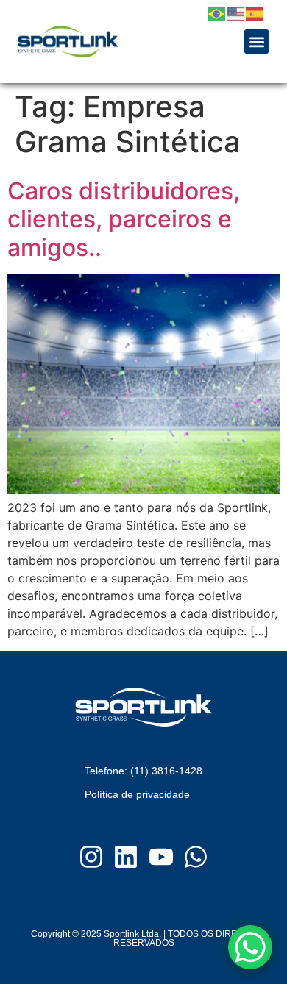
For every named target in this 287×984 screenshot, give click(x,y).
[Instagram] (91, 856)
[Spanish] (255, 12)
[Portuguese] (217, 12)
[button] (256, 41)
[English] (236, 12)
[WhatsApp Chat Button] (250, 947)
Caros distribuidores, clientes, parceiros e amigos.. (123, 219)
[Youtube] (161, 856)
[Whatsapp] (196, 856)
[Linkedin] (126, 856)
